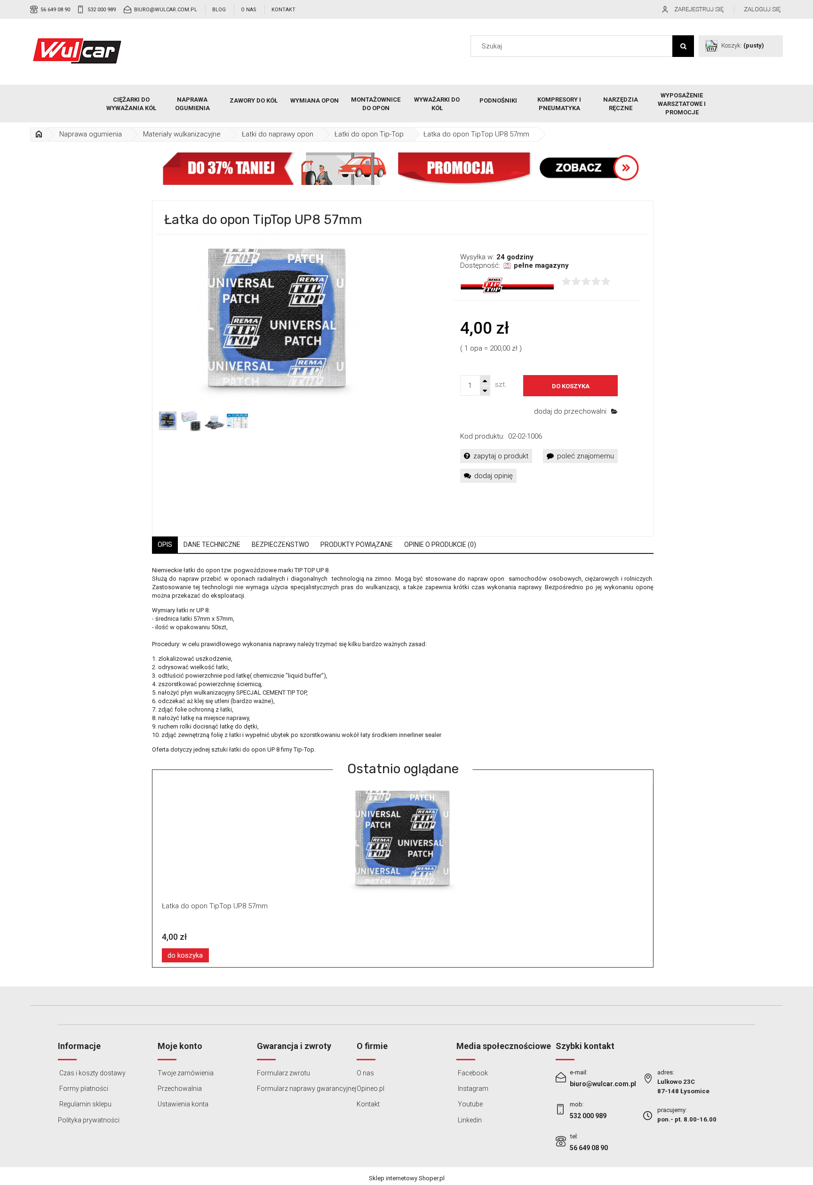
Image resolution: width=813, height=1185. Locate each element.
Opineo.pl (370, 1088)
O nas (248, 10)
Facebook (472, 1073)
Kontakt (283, 10)
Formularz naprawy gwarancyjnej (306, 1088)
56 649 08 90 (55, 10)
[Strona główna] (77, 51)
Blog (219, 10)
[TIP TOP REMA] (507, 284)
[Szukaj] (683, 46)
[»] (39, 134)
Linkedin (469, 1120)
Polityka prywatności (89, 1120)
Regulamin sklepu (85, 1104)
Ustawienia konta (183, 1104)
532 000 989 (102, 10)
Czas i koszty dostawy (92, 1073)
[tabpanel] (403, 660)
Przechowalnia (180, 1088)
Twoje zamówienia (186, 1073)
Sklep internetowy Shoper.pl (407, 1178)
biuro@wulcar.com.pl (165, 10)
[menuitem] (131, 104)
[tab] (165, 544)
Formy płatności (83, 1088)
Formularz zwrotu (283, 1073)
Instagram (472, 1088)
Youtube (469, 1104)
